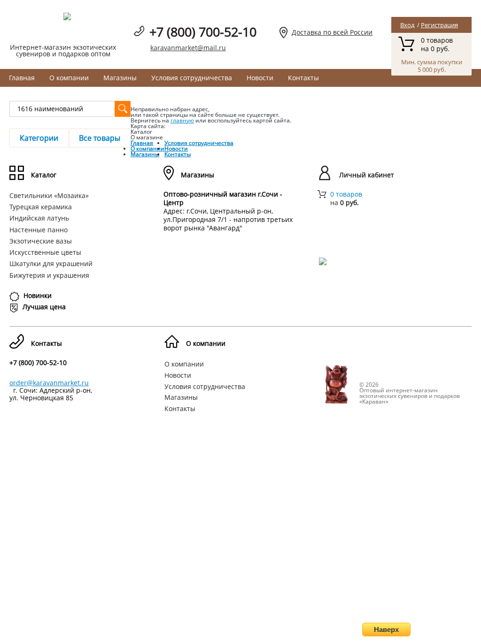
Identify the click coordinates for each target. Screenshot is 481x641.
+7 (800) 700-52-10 (202, 31)
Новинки (37, 295)
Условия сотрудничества (191, 77)
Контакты (303, 77)
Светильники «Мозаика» (49, 195)
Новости (260, 77)
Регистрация (439, 25)
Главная (22, 77)
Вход (407, 25)
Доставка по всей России (332, 32)
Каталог (43, 174)
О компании (69, 77)
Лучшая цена (44, 306)
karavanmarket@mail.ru (188, 47)
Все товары (99, 138)
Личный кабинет (366, 174)
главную (182, 120)
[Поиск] (123, 109)
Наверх (386, 629)
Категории (39, 138)
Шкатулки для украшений (51, 263)
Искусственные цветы (45, 252)
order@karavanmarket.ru (49, 382)
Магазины (120, 77)
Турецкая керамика (40, 206)
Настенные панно (38, 229)
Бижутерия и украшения (49, 275)
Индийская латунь (39, 218)
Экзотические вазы (40, 241)
